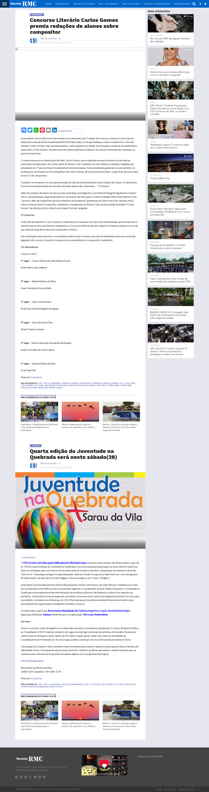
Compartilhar (65, 130)
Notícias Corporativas (157, 4)
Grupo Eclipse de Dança (82, 385)
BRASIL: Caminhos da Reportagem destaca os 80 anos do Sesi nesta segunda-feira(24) (120, 427)
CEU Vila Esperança (72, 684)
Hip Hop (101, 385)
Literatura (112, 385)
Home (48, 4)
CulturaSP (27, 385)
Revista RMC (62, 4)
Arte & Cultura (186, 789)
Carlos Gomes (70, 383)
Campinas (36, 377)
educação (62, 385)
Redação (43, 388)
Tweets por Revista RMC (150, 756)
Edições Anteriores (186, 4)
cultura (130, 383)
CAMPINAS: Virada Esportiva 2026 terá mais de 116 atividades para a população (39, 427)
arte (46, 383)
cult (122, 383)
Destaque (50, 385)
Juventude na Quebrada (35, 687)
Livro (123, 385)
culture (38, 385)
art (41, 383)
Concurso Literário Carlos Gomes (98, 383)
